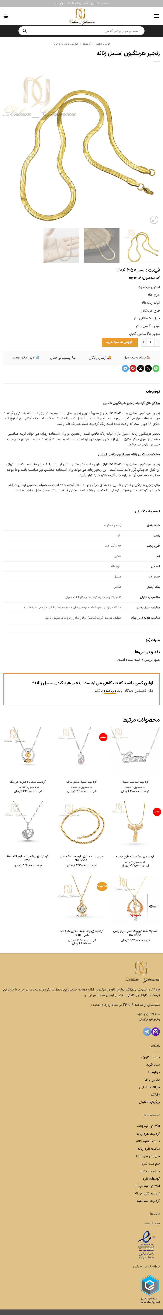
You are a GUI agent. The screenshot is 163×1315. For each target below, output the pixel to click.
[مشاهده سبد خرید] (5, 16)
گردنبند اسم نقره (148, 1201)
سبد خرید (153, 1064)
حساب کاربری (99, 3)
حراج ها (60, 3)
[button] (157, 16)
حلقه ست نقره (149, 1171)
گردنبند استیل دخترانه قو (82, 782)
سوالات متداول (149, 1087)
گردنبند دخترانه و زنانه (65, 44)
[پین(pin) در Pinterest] (132, 368)
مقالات (155, 1094)
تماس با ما (151, 1079)
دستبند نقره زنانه (148, 1141)
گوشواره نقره (151, 1178)
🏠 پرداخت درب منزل (137, 357)
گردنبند (87, 44)
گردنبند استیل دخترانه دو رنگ (28, 782)
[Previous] (151, 146)
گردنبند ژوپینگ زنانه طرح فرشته (135, 857)
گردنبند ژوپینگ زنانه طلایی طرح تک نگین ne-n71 (81, 933)
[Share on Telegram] (125, 368)
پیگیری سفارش (149, 1102)
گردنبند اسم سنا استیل (135, 782)
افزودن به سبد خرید (119, 342)
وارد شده (110, 690)
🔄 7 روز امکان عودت (26, 357)
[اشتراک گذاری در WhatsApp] (155, 368)
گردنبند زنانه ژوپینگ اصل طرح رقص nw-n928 (135, 933)
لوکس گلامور (102, 44)
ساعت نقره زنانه (149, 1148)
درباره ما (154, 1072)
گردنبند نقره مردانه (146, 1193)
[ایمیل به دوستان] (140, 368)
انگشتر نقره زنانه (148, 1126)
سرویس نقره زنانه (147, 1156)
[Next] (9, 146)
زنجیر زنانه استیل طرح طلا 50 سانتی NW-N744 (81, 858)
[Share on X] (148, 368)
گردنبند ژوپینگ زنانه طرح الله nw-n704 (27, 858)
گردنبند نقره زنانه (148, 1134)
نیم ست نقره (151, 1163)
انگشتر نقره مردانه (147, 1186)
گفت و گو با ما (78, 3)
